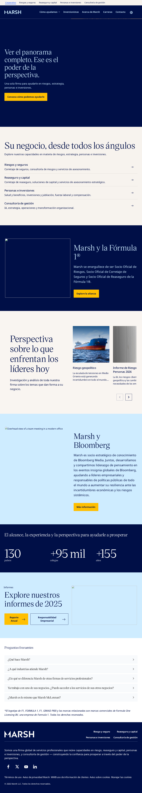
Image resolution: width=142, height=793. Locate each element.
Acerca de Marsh (91, 11)
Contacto (120, 11)
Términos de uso (13, 777)
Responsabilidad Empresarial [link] (47, 619)
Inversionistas (71, 11)
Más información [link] (86, 507)
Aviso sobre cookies (100, 777)
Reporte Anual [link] (14, 619)
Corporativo (10, 2)
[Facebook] (8, 766)
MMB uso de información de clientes (70, 777)
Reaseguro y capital (48, 2)
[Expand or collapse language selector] (132, 12)
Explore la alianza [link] (86, 293)
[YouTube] (26, 766)
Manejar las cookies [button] (121, 777)
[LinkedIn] (35, 766)
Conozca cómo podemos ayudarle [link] (25, 96)
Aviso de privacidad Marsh (36, 777)
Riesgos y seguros (27, 2)
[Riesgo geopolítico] (91, 344)
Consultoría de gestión (94, 2)
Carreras (107, 11)
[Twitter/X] (17, 766)
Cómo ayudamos (48, 11)
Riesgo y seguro (101, 731)
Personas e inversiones (70, 2)
